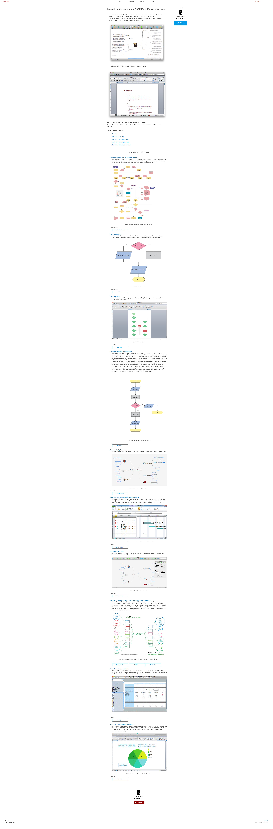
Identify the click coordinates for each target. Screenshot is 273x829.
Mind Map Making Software (117, 551)
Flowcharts (119, 291)
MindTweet (136, 664)
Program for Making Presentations (118, 450)
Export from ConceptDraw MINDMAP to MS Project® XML (124, 497)
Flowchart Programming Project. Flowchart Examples (123, 157)
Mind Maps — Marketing (118, 136)
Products (120, 1)
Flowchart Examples (115, 234)
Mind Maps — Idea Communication (120, 139)
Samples (142, 1)
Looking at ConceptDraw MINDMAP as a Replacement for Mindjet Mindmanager (130, 600)
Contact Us (266, 820)
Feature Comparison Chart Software (119, 668)
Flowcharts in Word (115, 296)
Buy (153, 1)
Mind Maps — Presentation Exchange (121, 144)
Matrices (119, 720)
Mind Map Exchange (119, 547)
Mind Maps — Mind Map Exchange (120, 142)
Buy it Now (138, 802)
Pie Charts (119, 778)
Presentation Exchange (119, 493)
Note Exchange (152, 664)
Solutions (131, 1)
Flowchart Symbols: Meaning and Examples (121, 351)
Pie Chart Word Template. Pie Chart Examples (121, 724)
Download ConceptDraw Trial (180, 23)
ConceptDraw (5, 1)
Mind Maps (114, 134)
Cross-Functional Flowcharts (119, 229)
